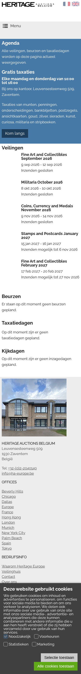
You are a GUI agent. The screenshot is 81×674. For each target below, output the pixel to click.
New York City (13, 533)
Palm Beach (12, 538)
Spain (6, 543)
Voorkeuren (49, 636)
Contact (8, 576)
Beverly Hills (12, 491)
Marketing (45, 644)
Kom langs (15, 133)
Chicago (9, 496)
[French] (66, 5)
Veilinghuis (11, 571)
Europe (8, 507)
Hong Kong (11, 517)
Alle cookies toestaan (55, 666)
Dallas (7, 502)
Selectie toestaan (59, 657)
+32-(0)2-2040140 (22, 468)
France (7, 512)
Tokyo (7, 548)
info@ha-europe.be (18, 473)
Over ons (9, 582)
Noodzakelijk (20, 636)
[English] (75, 5)
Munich (8, 527)
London (8, 522)
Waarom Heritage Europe (23, 566)
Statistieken (19, 644)
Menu (15, 26)
